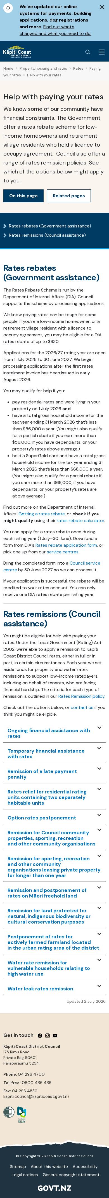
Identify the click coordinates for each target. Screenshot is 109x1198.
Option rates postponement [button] (42, 818)
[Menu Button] (102, 52)
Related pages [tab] (69, 196)
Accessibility (85, 1166)
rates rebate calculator (80, 520)
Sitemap (18, 1166)
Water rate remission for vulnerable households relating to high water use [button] (49, 968)
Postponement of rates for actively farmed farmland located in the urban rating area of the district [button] (53, 942)
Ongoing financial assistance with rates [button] (49, 733)
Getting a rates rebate (41, 514)
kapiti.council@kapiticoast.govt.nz (36, 1096)
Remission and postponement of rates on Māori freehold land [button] (47, 893)
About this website (49, 1166)
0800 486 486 (36, 1083)
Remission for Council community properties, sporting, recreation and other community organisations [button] (52, 838)
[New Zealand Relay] (20, 1115)
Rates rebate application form (66, 545)
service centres (63, 552)
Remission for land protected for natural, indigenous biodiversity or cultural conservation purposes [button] (49, 916)
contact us (82, 707)
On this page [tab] (23, 196)
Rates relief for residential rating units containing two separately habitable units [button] (47, 797)
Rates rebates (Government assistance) (50, 226)
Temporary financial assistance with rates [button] (46, 754)
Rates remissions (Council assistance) (47, 235)
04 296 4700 (31, 1074)
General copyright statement (71, 1175)
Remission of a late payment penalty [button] (42, 774)
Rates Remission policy (81, 696)
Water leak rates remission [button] (40, 989)
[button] (99, 728)
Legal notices (25, 1175)
